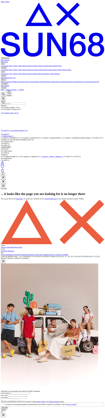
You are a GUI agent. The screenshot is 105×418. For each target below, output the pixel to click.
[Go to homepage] (52, 56)
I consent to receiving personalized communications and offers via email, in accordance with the (41, 404)
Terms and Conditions (42, 255)
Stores (3, 255)
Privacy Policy (41, 401)
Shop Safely (18, 247)
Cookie (57, 255)
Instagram (11, 251)
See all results (6, 147)
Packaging (10, 247)
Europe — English (18, 90)
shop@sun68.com (50, 199)
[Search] (3, 94)
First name (4, 395)
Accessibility (64, 255)
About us (4, 247)
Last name (4, 397)
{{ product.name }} (7, 136)
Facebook (4, 251)
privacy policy (71, 404)
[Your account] (2, 164)
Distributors (9, 255)
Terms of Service (54, 401)
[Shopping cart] (52, 170)
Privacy (52, 255)
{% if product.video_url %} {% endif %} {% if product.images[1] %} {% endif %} (14, 123)
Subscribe (5, 407)
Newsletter (17, 255)
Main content (5, 2)
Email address (6, 393)
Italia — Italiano (6, 90)
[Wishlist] (52, 167)
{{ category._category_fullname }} (52, 156)
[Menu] (3, 173)
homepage (19, 199)
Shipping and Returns (28, 255)
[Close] (3, 98)
